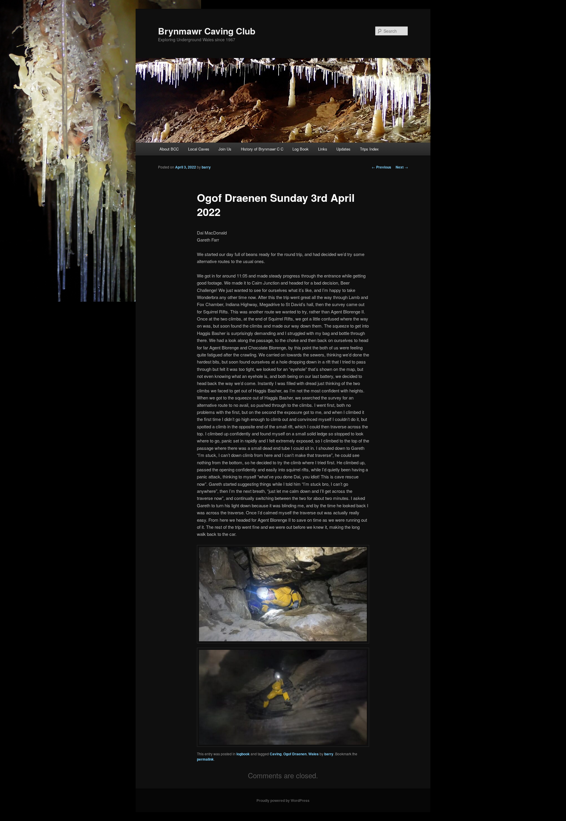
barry (206, 167)
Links (322, 149)
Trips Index (369, 149)
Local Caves (198, 149)
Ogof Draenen (295, 753)
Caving (276, 753)
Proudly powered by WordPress (283, 800)
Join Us (224, 149)
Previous (381, 167)
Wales (313, 753)
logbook (243, 753)
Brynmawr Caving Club (206, 30)
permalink (205, 759)
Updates (343, 149)
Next (402, 167)
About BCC (169, 149)
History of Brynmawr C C (262, 149)
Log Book (300, 149)
